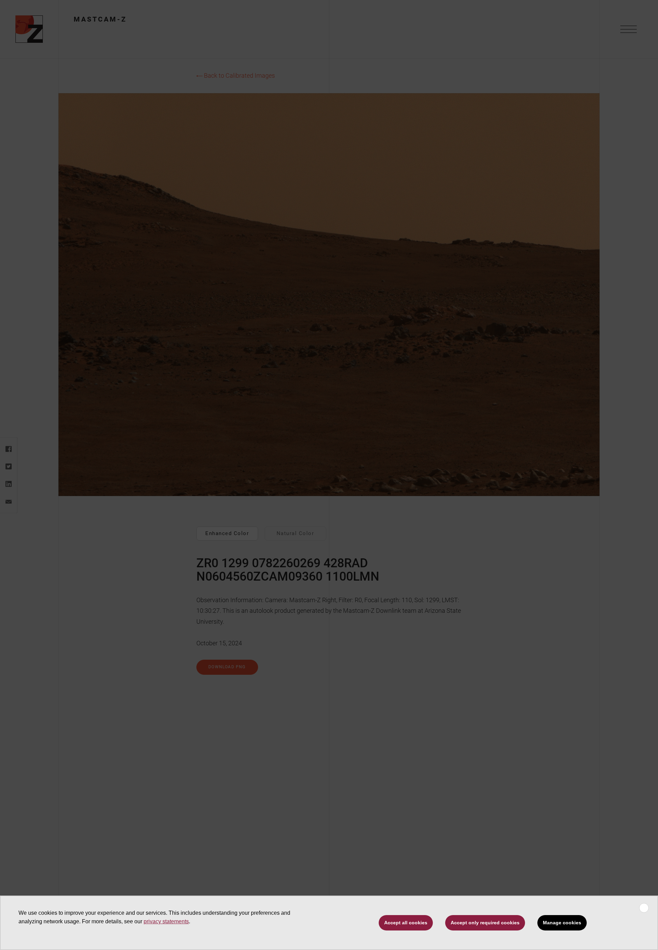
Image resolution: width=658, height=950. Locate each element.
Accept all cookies (405, 922)
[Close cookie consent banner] (644, 908)
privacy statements (166, 921)
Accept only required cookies (485, 922)
